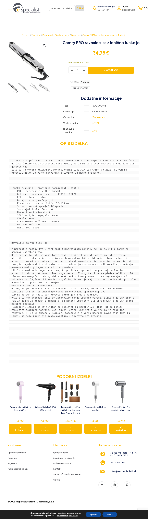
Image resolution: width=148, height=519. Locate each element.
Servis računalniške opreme (67, 474)
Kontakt (57, 468)
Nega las (76, 35)
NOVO (95, 123)
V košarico (20, 429)
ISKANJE (80, 8)
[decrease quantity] (71, 70)
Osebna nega (62, 35)
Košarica (12, 457)
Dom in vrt (47, 35)
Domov (25, 35)
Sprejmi (93, 514)
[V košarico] (27, 385)
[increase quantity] (84, 70)
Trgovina (35, 35)
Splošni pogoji (60, 452)
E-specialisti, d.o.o (45, 501)
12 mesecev (98, 117)
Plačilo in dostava (62, 463)
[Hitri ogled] (27, 397)
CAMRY (96, 130)
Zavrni (110, 514)
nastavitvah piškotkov (67, 516)
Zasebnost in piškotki (64, 457)
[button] (44, 45)
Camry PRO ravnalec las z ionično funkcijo (104, 35)
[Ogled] (27, 391)
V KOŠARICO (111, 70)
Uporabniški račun (17, 452)
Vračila (56, 479)
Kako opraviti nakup (18, 468)
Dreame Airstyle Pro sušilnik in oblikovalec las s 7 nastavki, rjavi (70, 410)
